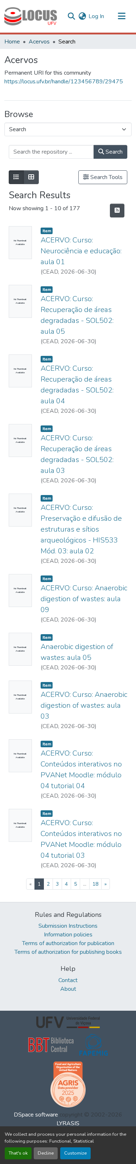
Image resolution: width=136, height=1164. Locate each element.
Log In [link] (96, 16)
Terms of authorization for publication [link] (68, 943)
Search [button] (113, 152)
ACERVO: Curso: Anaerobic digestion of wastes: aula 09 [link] (84, 599)
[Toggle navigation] (121, 16)
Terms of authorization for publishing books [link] (68, 952)
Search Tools (106, 177)
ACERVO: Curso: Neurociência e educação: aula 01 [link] (81, 251)
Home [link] (12, 42)
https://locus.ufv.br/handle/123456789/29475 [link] (63, 82)
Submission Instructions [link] (68, 926)
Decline (46, 1153)
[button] (30, 16)
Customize (75, 1153)
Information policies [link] (68, 935)
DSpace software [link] (36, 1115)
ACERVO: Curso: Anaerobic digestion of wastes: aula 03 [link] (84, 705)
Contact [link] (68, 980)
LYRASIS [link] (68, 1123)
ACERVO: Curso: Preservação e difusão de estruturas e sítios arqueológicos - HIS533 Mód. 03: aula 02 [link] (81, 529)
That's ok (18, 1153)
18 (95, 884)
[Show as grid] (31, 177)
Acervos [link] (39, 42)
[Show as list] (16, 177)
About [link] (68, 989)
